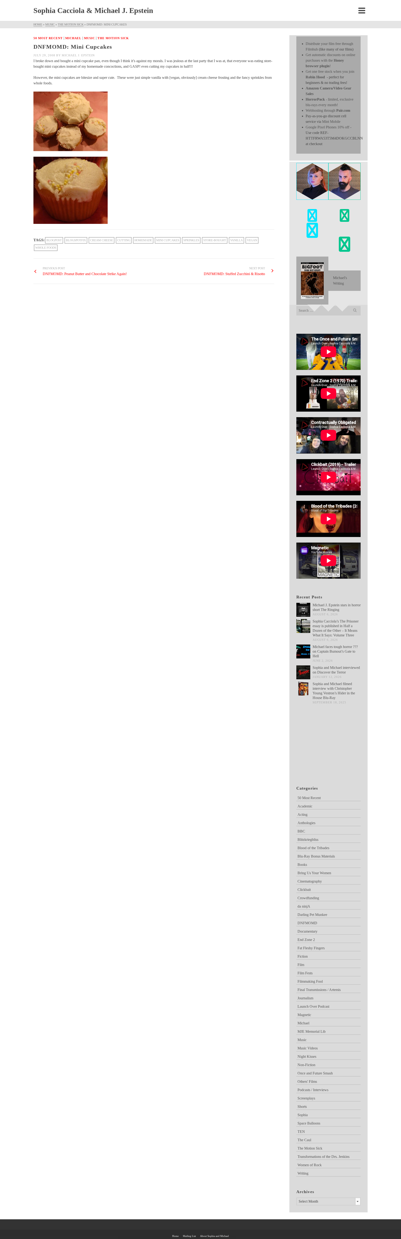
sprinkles (191, 240)
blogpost (54, 240)
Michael (73, 38)
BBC (301, 831)
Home (175, 1236)
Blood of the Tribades (313, 848)
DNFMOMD (307, 923)
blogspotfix (76, 240)
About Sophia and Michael (214, 1236)
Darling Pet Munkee (312, 915)
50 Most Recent (48, 38)
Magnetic (304, 1015)
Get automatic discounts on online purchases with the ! (330, 60)
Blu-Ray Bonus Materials (316, 856)
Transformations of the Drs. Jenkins (323, 1157)
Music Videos (308, 1048)
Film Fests (305, 973)
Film (301, 965)
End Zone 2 (306, 940)
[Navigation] (362, 10)
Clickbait (304, 890)
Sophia (303, 1115)
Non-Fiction (306, 1065)
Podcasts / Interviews (313, 1090)
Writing (303, 1173)
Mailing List (189, 1236)
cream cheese (101, 240)
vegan (252, 240)
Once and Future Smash (315, 1073)
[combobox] (328, 1201)
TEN (301, 1132)
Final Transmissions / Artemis (319, 990)
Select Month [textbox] (308, 1201)
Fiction (303, 956)
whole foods (45, 247)
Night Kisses (307, 1056)
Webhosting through (328, 110)
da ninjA (304, 906)
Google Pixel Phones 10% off (327, 127)
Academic (305, 806)
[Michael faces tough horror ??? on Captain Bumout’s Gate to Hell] (303, 651)
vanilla (236, 240)
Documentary (307, 931)
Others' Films (307, 1081)
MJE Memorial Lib (312, 1031)
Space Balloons (309, 1123)
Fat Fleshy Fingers (311, 948)
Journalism (305, 998)
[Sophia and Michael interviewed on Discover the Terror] (303, 672)
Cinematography (310, 881)
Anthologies (306, 823)
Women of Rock (310, 1165)
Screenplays (306, 1098)
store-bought (214, 240)
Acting (302, 814)
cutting (123, 240)
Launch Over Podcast (313, 1006)
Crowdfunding (308, 898)
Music (89, 38)
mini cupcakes (167, 240)
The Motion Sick (113, 38)
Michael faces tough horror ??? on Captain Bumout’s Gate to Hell (335, 651)
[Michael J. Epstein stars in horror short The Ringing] (303, 610)
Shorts (302, 1107)
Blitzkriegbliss (308, 840)
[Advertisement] (319, 751)
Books (302, 865)
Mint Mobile (331, 122)
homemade (143, 240)
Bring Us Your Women (314, 873)
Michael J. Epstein (78, 55)
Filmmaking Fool (310, 981)
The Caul (304, 1140)
